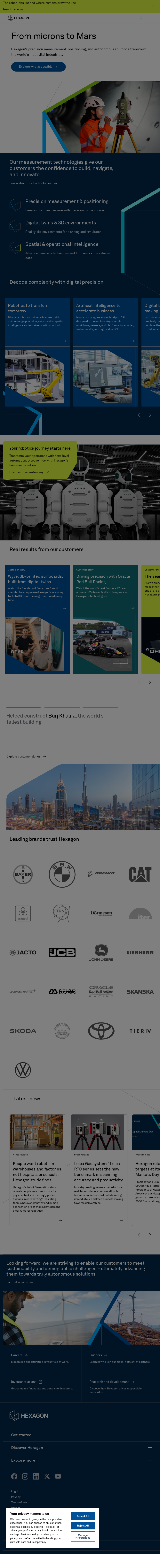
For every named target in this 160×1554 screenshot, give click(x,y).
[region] (52, 1528)
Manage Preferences (83, 1536)
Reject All (83, 1525)
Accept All (83, 1516)
